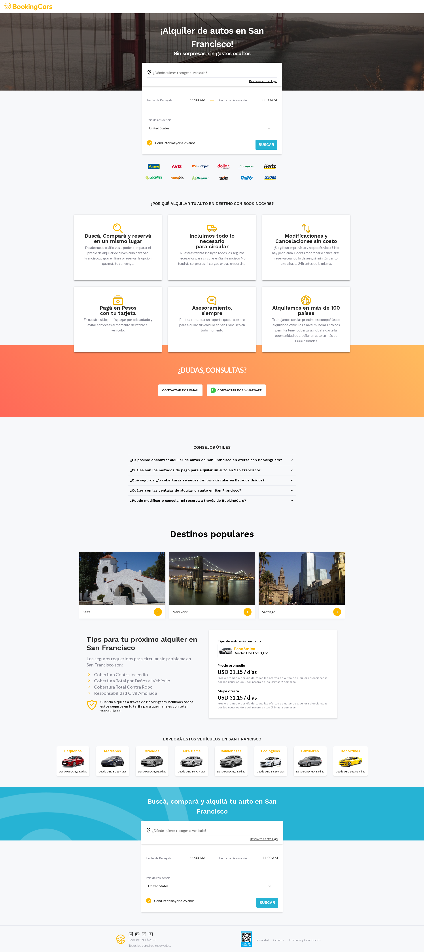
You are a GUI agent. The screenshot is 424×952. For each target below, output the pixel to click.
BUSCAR (266, 145)
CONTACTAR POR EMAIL (180, 390)
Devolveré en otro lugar (263, 81)
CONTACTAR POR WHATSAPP (239, 390)
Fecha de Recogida (159, 100)
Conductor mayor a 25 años (175, 143)
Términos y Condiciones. (305, 940)
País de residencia (159, 120)
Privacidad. (263, 940)
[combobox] (149, 128)
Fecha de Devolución (233, 100)
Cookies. (279, 940)
